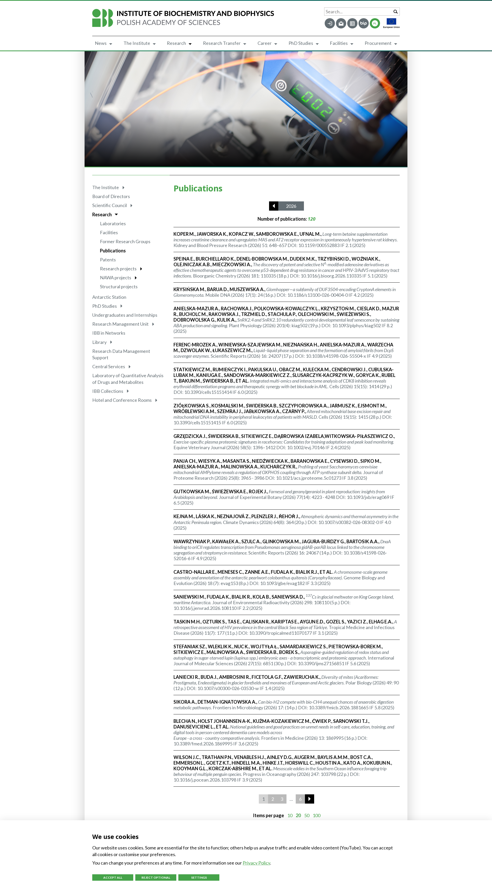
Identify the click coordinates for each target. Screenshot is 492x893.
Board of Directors (111, 196)
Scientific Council (109, 205)
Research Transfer (222, 43)
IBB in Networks (108, 333)
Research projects (118, 268)
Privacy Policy (256, 863)
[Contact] (352, 23)
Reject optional (155, 877)
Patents (108, 259)
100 (316, 815)
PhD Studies (301, 43)
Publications (113, 250)
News (101, 43)
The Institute (137, 43)
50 (306, 815)
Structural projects (119, 286)
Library (99, 342)
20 (298, 815)
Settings (199, 877)
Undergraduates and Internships (124, 315)
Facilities (339, 43)
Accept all (112, 877)
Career (265, 43)
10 (289, 815)
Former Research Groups (125, 241)
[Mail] (341, 23)
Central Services (108, 366)
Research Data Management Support (121, 354)
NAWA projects (115, 277)
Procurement (378, 43)
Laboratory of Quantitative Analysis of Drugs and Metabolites (127, 379)
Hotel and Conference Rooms (122, 400)
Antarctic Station (109, 297)
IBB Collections (107, 391)
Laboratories (113, 223)
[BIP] (363, 23)
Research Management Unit (120, 324)
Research (176, 43)
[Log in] (330, 23)
